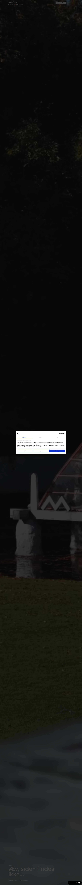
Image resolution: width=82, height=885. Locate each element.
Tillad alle (57, 450)
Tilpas (40, 450)
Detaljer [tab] (41, 437)
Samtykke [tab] (24, 437)
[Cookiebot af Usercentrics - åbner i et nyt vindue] (60, 433)
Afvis (25, 450)
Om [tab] (57, 437)
